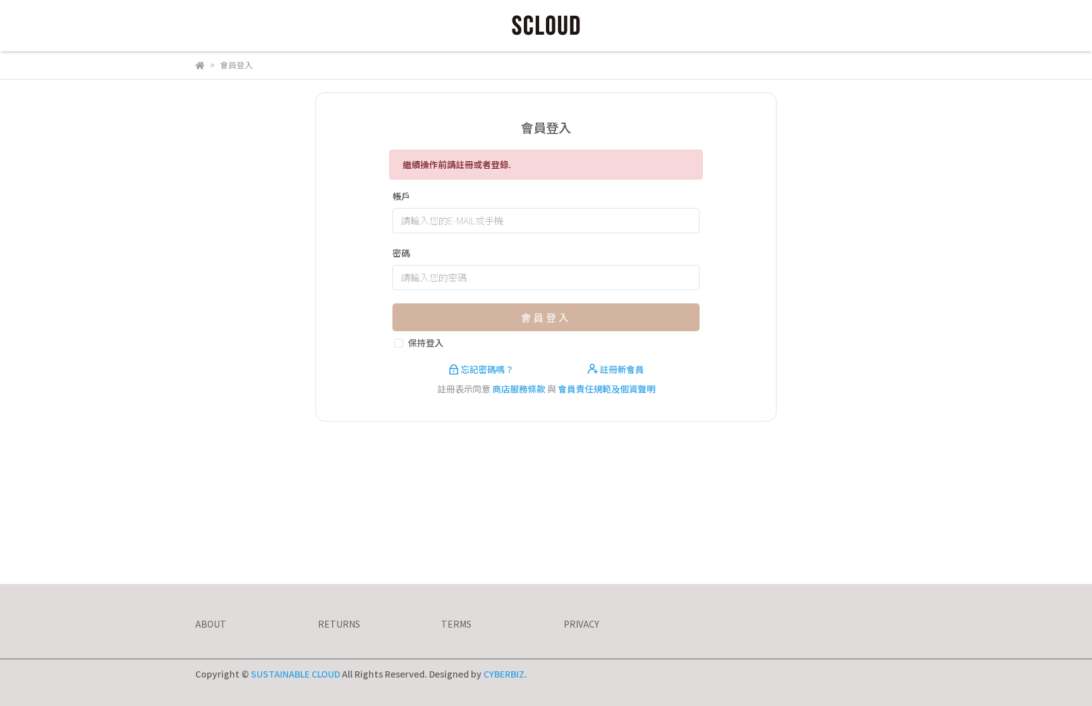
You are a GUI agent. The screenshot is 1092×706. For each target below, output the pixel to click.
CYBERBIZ (504, 673)
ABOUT (210, 624)
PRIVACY (581, 624)
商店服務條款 (518, 388)
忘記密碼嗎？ (487, 369)
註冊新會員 (621, 369)
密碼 (401, 252)
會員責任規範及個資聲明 (606, 388)
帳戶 (401, 196)
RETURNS (339, 624)
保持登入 (426, 342)
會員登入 (546, 317)
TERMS (456, 624)
